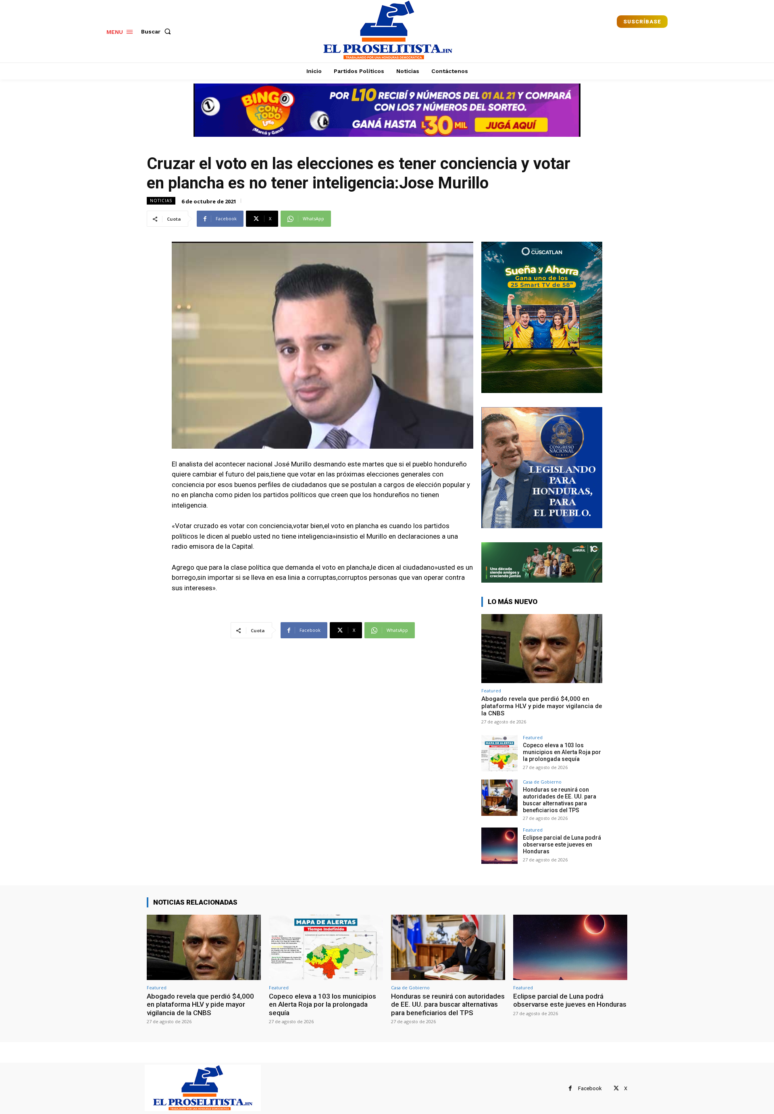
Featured (491, 690)
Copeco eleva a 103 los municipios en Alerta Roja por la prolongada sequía (562, 752)
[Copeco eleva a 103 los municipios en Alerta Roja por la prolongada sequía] (499, 753)
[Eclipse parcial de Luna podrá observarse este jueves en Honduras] (499, 846)
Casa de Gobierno (542, 782)
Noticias (161, 200)
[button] (157, 31)
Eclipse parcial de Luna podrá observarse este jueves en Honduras (562, 844)
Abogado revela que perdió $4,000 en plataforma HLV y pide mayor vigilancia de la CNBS (541, 706)
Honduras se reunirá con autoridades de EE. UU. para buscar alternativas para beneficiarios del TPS (559, 799)
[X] (616, 1088)
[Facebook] (570, 1088)
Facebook (590, 1088)
